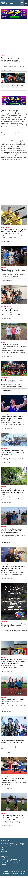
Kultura (12, 861)
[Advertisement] (14, 36)
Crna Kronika (6, 863)
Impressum (4, 843)
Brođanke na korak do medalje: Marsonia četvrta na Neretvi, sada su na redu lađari (13, 452)
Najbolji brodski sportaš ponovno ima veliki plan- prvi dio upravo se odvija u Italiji (13, 418)
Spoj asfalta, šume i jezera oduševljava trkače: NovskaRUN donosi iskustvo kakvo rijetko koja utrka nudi (13, 491)
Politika (4, 859)
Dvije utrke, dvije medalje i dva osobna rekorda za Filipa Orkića (12, 816)
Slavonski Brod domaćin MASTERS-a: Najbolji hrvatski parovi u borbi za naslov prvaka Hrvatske (14, 661)
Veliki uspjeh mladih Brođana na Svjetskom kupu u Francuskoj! (12, 742)
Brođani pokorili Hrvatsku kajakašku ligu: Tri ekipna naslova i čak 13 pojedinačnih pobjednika (14, 231)
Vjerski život (17, 863)
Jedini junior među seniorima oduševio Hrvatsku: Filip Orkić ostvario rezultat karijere (11, 531)
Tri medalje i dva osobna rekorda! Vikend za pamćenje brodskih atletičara (13, 701)
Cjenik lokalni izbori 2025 (4, 849)
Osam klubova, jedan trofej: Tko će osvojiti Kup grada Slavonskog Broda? (13, 626)
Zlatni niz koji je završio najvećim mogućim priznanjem (12, 779)
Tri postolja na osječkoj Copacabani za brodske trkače (13, 271)
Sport (3, 861)
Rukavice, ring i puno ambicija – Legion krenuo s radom (12, 309)
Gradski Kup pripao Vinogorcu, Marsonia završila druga (12, 381)
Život (20, 861)
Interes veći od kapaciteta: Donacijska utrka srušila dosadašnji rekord (13, 346)
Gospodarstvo (15, 859)
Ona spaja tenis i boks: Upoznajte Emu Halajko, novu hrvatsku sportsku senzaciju (13, 568)
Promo (4, 865)
